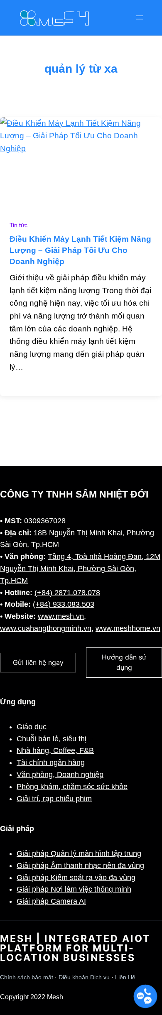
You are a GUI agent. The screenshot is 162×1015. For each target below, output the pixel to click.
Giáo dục (32, 727)
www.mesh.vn (61, 616)
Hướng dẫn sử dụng (124, 662)
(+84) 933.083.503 (63, 604)
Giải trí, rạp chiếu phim (54, 798)
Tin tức (18, 225)
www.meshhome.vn (128, 628)
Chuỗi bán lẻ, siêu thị (51, 739)
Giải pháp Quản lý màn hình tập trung (79, 853)
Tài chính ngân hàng (51, 762)
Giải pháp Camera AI (51, 901)
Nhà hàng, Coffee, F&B (55, 750)
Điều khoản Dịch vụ (84, 977)
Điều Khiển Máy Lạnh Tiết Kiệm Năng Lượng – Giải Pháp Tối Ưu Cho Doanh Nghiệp (80, 250)
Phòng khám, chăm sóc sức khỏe (72, 786)
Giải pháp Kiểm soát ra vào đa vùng (76, 877)
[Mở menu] (140, 17)
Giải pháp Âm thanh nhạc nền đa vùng (80, 865)
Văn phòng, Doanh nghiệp (60, 774)
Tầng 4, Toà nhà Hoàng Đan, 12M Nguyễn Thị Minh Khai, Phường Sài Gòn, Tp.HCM (80, 568)
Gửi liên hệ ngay (38, 662)
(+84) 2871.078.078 (67, 592)
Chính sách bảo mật (26, 977)
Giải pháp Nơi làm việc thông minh (74, 889)
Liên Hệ (125, 977)
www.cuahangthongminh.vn (45, 628)
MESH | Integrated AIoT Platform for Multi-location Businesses (75, 948)
